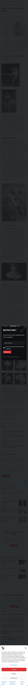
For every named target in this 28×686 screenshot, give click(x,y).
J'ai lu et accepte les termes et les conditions (14, 348)
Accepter (14, 669)
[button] (25, 648)
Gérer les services (13, 664)
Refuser (14, 673)
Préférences (14, 678)
